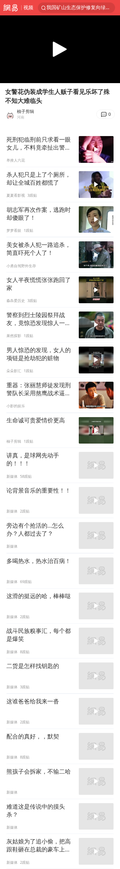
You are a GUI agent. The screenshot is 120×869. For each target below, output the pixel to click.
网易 (10, 7)
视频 (28, 7)
